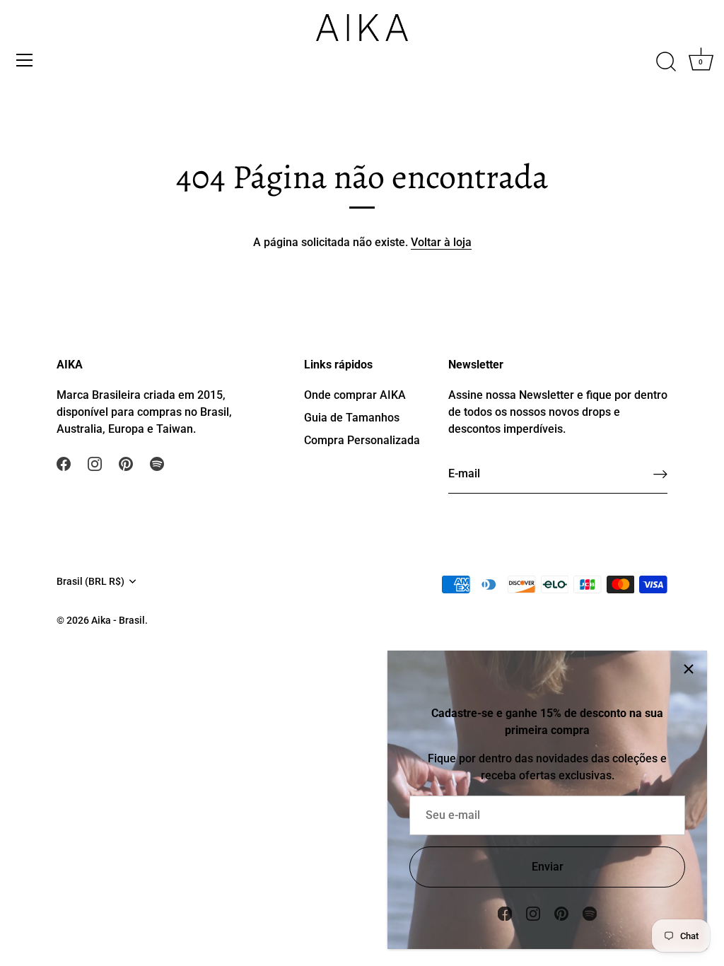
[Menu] (24, 60)
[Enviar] (660, 474)
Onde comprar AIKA (355, 395)
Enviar (548, 866)
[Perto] (688, 669)
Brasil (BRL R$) (90, 581)
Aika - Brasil (118, 620)
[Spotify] (590, 912)
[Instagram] (533, 912)
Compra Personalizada (362, 440)
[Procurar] (666, 62)
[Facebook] (505, 912)
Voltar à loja (441, 242)
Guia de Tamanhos (351, 417)
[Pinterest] (561, 912)
